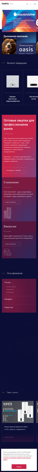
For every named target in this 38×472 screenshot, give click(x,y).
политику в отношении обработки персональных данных (17, 458)
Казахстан (9, 307)
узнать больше (10, 21)
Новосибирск (10, 292)
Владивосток (10, 289)
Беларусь (8, 299)
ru (27, 4)
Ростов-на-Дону (11, 286)
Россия (8, 282)
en (30, 4)
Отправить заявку (13, 170)
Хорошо (19, 466)
